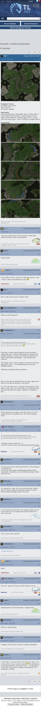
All (39, 52)
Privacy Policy (16, 698)
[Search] (39, 18)
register (24, 689)
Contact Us (33, 698)
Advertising (7, 698)
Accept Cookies (14, 704)
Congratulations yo (7, 551)
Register (9, 1)
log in (16, 689)
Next (35, 52)
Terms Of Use (25, 698)
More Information (26, 704)
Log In (3, 1)
